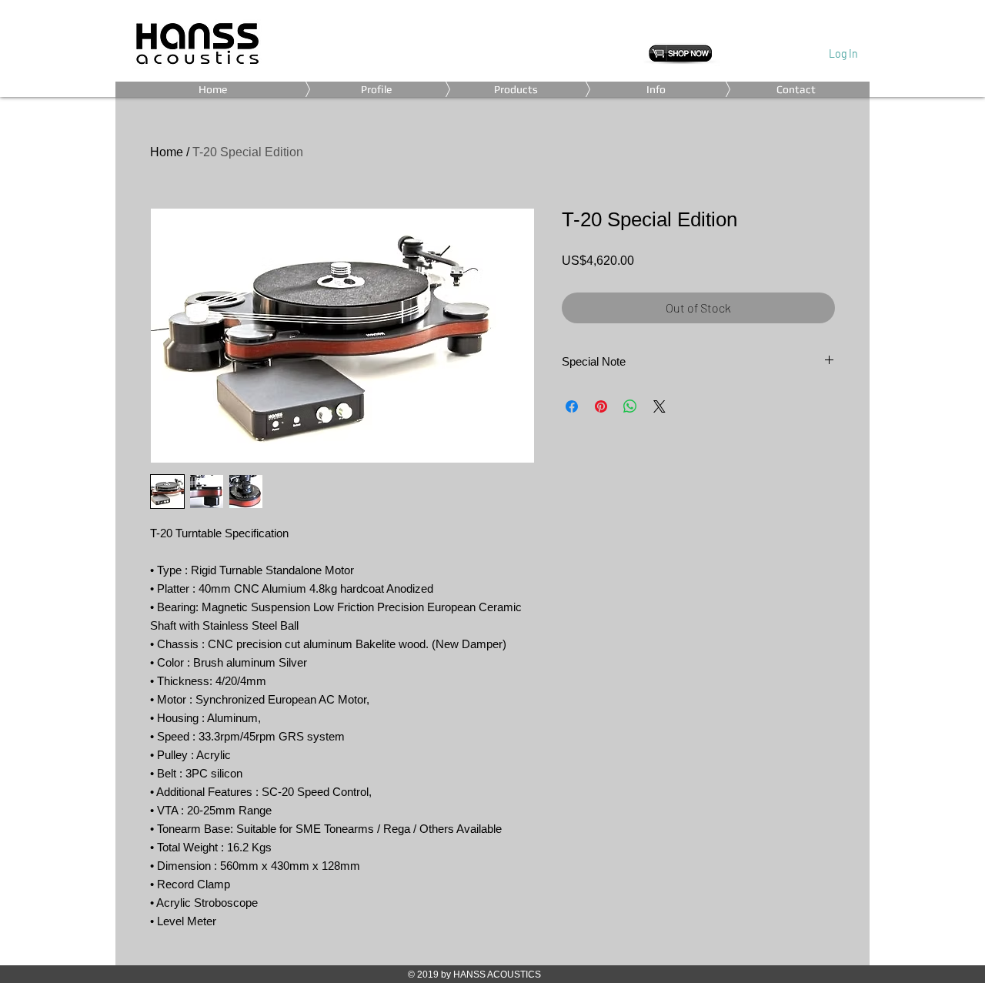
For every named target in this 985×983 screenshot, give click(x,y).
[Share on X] (659, 406)
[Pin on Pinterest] (601, 406)
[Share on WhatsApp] (630, 406)
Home (166, 152)
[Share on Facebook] (572, 406)
